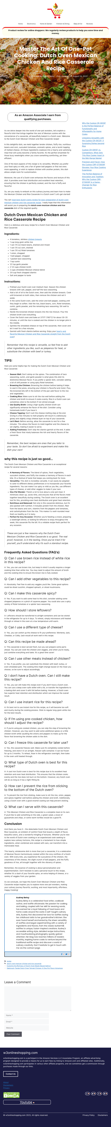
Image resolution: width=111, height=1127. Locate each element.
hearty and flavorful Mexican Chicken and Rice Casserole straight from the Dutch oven (40, 334)
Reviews (89, 24)
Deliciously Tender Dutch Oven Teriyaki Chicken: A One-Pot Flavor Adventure (35, 968)
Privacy (6, 1088)
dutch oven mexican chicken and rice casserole (24, 963)
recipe (9, 961)
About (6, 1082)
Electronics (31, 24)
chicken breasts (35, 239)
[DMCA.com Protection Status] (11, 1097)
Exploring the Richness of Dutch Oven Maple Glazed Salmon (29, 966)
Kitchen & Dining (62, 24)
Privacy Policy (89, 1115)
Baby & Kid (78, 24)
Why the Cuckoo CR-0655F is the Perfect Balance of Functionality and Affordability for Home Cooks (94, 128)
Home (20, 24)
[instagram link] (87, 1093)
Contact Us (11, 1074)
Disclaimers (8, 1085)
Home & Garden (46, 24)
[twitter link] (93, 1093)
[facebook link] (99, 1093)
